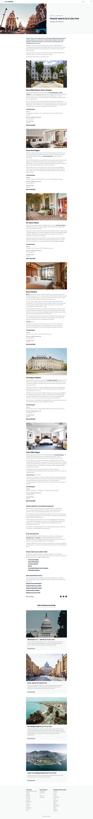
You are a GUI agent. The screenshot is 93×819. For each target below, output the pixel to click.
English (28, 794)
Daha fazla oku (31, 648)
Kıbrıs (54, 803)
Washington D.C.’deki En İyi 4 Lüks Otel (40, 639)
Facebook (42, 792)
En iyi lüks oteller (58, 15)
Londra (55, 792)
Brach (27, 294)
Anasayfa (52, 15)
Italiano (28, 800)
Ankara (55, 809)
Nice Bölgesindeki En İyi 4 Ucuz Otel (39, 726)
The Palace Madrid (52, 380)
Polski (27, 803)
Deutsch (28, 797)
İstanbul (55, 791)
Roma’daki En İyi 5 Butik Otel (37, 683)
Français (28, 798)
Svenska (28, 804)
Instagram (42, 791)
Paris (54, 798)
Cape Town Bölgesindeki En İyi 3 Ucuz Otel (41, 773)
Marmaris (55, 801)
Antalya (55, 795)
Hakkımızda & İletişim (31, 791)
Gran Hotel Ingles (48, 156)
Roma (54, 807)
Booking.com (30, 537)
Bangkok (55, 810)
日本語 (27, 809)
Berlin (54, 794)
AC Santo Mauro (61, 225)
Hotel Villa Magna (59, 455)
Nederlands (29, 801)
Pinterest (42, 797)
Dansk (27, 806)
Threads (42, 795)
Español (28, 795)
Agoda (38, 537)
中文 (27, 810)
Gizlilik (27, 792)
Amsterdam (56, 797)
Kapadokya (56, 804)
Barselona (56, 806)
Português (29, 807)
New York (55, 800)
